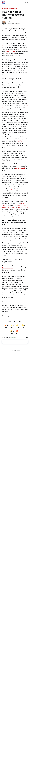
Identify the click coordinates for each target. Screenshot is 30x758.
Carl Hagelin (10, 207)
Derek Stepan (18, 205)
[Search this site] (25, 2)
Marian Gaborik (20, 168)
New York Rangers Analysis (9, 8)
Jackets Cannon (7, 45)
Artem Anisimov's (7, 268)
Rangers (11, 189)
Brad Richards (21, 141)
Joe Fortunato (11, 22)
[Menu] (28, 2)
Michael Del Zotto (22, 207)
